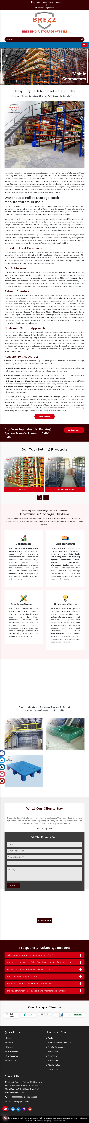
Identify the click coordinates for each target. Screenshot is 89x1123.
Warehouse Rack (65, 489)
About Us (10, 1042)
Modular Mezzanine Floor (59, 1042)
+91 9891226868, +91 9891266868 (47, 2)
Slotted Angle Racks (23, 489)
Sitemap (10, 1047)
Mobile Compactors (56, 1047)
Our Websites (12, 1056)
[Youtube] (29, 1109)
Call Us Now (44, 920)
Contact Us (73, 430)
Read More (43, 416)
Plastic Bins (52, 1051)
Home (9, 1038)
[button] (6, 66)
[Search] (82, 39)
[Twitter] (12, 1109)
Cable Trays (53, 1069)
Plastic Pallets (53, 1065)
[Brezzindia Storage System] (44, 22)
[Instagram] (24, 1109)
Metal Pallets (53, 1060)
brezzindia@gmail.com (48, 8)
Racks (50, 1038)
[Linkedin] (18, 1109)
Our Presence (12, 1051)
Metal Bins (52, 1056)
